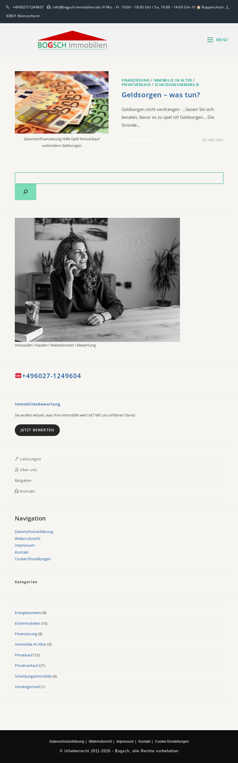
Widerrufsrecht (28, 538)
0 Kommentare (141, 140)
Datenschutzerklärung (34, 531)
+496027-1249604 (51, 375)
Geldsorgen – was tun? (161, 94)
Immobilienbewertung (37, 404)
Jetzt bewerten (37, 430)
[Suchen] (25, 192)
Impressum (25, 545)
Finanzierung (135, 80)
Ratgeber (23, 480)
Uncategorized (27, 686)
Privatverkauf (136, 84)
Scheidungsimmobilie (177, 84)
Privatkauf (24, 655)
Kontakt (22, 552)
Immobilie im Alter (172, 80)
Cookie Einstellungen (33, 558)
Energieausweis (28, 612)
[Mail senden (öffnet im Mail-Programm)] (228, 13)
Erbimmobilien (27, 623)
